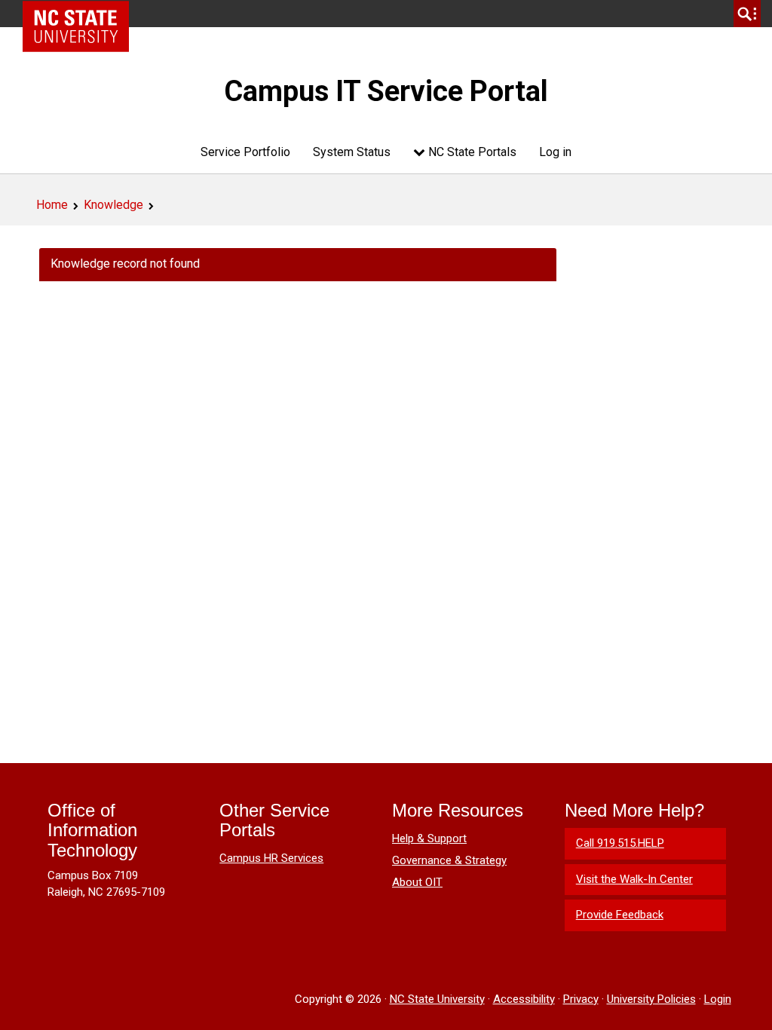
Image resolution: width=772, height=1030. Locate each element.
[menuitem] (245, 151)
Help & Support (429, 838)
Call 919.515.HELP (620, 843)
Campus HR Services (271, 858)
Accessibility (524, 999)
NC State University (437, 999)
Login (717, 999)
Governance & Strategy (449, 860)
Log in (555, 152)
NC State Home (81, 14)
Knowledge (113, 205)
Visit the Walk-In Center (634, 879)
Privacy (581, 999)
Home (52, 205)
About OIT (417, 882)
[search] (747, 13)
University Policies (651, 999)
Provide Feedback (619, 914)
